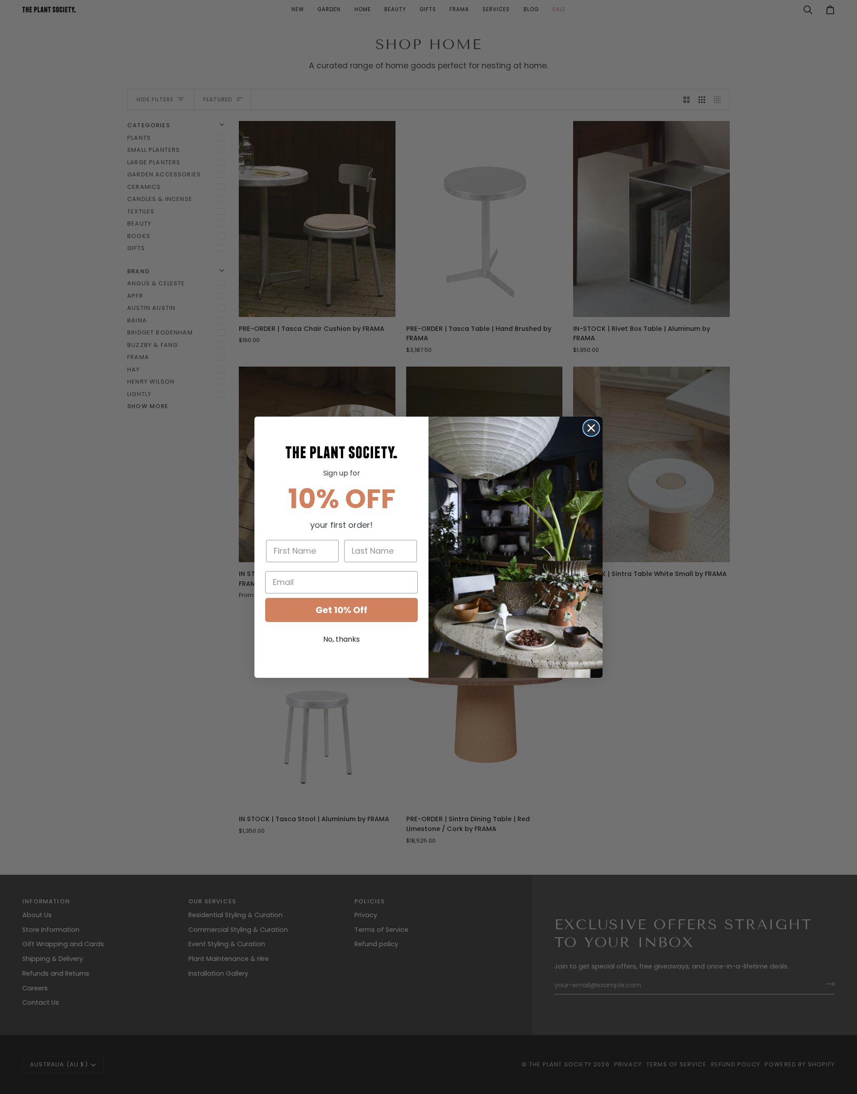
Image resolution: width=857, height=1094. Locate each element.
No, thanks (341, 639)
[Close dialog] (591, 428)
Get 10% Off (341, 610)
